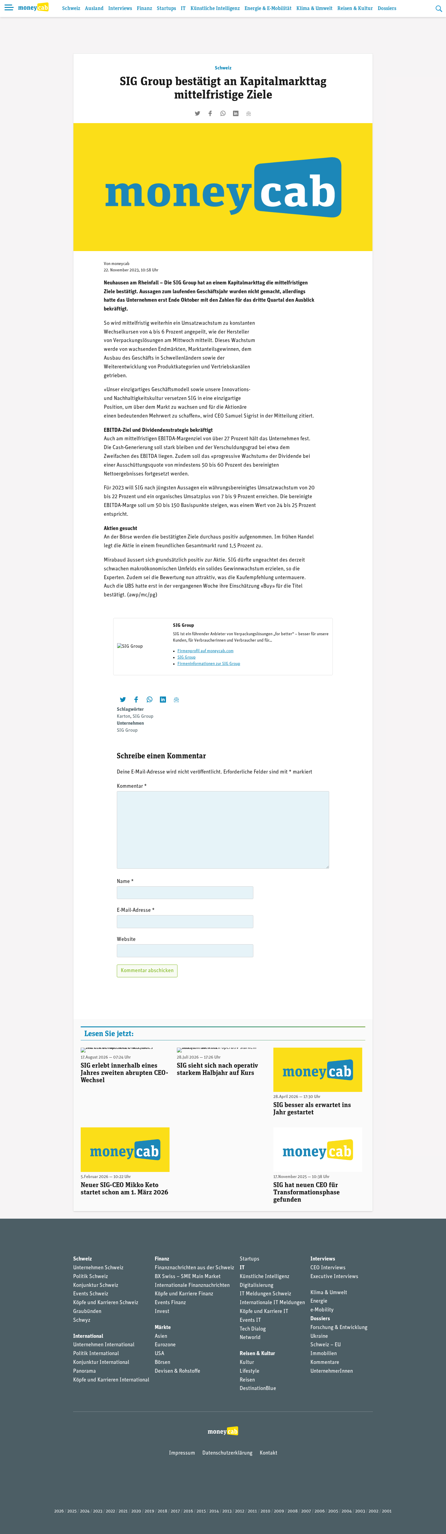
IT (183, 8)
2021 (123, 1511)
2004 (347, 1511)
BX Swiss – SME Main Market (188, 1277)
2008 (293, 1511)
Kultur (247, 1362)
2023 (97, 1511)
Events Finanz (170, 1303)
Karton (123, 716)
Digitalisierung (256, 1285)
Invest (162, 1311)
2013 (226, 1511)
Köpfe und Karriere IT (264, 1311)
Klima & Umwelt (314, 8)
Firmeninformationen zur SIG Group (208, 664)
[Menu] (9, 8)
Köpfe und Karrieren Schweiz (105, 1303)
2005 (333, 1511)
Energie (318, 1301)
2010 (265, 1511)
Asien (161, 1336)
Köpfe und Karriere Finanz (184, 1294)
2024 (85, 1511)
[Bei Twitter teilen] (197, 113)
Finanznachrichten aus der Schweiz (194, 1268)
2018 (162, 1511)
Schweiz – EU (325, 1345)
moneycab (120, 264)
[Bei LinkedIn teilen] (235, 113)
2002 (373, 1511)
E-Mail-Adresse (136, 910)
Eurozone (165, 1345)
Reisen (247, 1380)
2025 (71, 1511)
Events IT (250, 1320)
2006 (320, 1511)
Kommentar (132, 786)
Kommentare (324, 1362)
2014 (214, 1511)
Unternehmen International (103, 1345)
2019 (149, 1511)
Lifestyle (249, 1371)
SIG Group (186, 657)
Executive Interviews (334, 1277)
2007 (306, 1511)
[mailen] (248, 113)
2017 (175, 1511)
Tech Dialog (253, 1329)
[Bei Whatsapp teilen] (223, 113)
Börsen (162, 1362)
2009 (279, 1511)
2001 (387, 1511)
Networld (250, 1338)
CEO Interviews (328, 1268)
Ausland (94, 8)
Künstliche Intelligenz (215, 8)
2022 (110, 1511)
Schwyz (81, 1320)
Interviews (120, 8)
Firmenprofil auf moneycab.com (205, 651)
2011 (252, 1511)
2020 (136, 1511)
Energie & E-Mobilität (268, 8)
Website (126, 939)
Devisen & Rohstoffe (177, 1371)
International (88, 1336)
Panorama (84, 1371)
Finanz (144, 8)
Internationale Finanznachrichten (192, 1285)
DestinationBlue (258, 1388)
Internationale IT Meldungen (272, 1303)
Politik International (96, 1354)
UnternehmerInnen (331, 1371)
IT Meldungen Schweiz (265, 1294)
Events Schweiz (90, 1294)
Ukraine (319, 1336)
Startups (166, 8)
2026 (59, 1511)
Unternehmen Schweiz (98, 1268)
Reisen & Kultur (355, 8)
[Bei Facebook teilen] (210, 113)
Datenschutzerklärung (227, 1453)
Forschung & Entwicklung (338, 1328)
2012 (239, 1511)
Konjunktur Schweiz (95, 1285)
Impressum (182, 1453)
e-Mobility (322, 1310)
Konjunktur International (101, 1362)
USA (159, 1354)
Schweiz (71, 8)
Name (125, 881)
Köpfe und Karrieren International (111, 1380)
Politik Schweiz (90, 1277)
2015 (201, 1511)
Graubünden (87, 1311)
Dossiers (387, 8)
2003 (360, 1511)
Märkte (163, 1328)
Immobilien (323, 1354)
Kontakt (268, 1453)
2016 (188, 1511)
